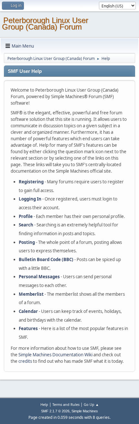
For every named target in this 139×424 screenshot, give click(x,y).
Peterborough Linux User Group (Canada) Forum (45, 23)
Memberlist (31, 294)
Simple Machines (84, 411)
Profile (26, 216)
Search (26, 225)
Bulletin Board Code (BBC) (46, 259)
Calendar (28, 311)
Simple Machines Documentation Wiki (55, 355)
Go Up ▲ (91, 404)
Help (44, 404)
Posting (27, 242)
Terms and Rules (66, 404)
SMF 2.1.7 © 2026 (55, 411)
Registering (31, 182)
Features (28, 328)
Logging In (30, 199)
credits (25, 361)
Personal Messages (39, 277)
